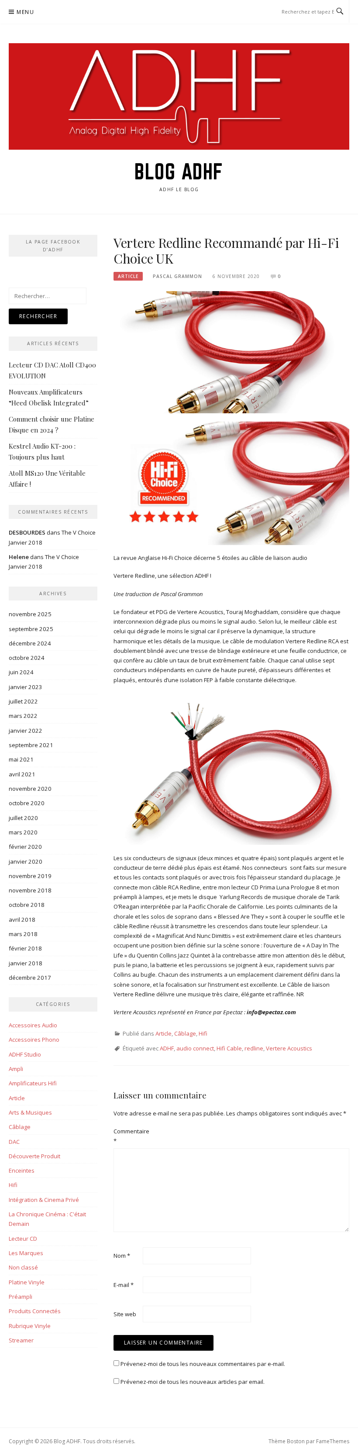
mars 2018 (23, 934)
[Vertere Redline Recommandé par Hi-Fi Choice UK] (231, 352)
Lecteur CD (23, 1238)
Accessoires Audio (33, 1025)
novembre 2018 (30, 890)
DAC (14, 1142)
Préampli (20, 1297)
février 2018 (25, 948)
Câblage (185, 1033)
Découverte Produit (34, 1156)
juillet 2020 (23, 818)
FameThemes (332, 1441)
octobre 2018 (27, 905)
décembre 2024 (30, 643)
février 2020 (25, 847)
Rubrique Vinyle (30, 1326)
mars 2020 (23, 832)
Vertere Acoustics (289, 1048)
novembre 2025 (30, 614)
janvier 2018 (25, 963)
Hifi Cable (229, 1048)
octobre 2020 (27, 803)
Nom (122, 1255)
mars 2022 (23, 716)
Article (128, 276)
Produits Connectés (35, 1311)
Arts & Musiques (30, 1112)
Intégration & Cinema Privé (44, 1200)
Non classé (23, 1267)
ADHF (167, 1048)
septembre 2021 (31, 745)
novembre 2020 (30, 789)
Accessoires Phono (34, 1039)
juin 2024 (21, 672)
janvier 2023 (25, 687)
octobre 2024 (27, 658)
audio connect (195, 1048)
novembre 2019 (30, 876)
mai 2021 (21, 759)
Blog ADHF (179, 171)
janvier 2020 (25, 861)
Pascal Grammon (177, 276)
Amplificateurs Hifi (33, 1083)
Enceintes (21, 1170)
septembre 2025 (31, 629)
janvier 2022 (25, 730)
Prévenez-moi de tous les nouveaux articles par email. (192, 1382)
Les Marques (26, 1253)
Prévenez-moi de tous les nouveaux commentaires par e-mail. (202, 1364)
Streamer (21, 1340)
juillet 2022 (23, 701)
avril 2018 (22, 919)
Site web (125, 1314)
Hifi (203, 1033)
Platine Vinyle (27, 1282)
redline (253, 1048)
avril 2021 (22, 774)
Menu (25, 12)
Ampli (16, 1069)
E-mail (124, 1285)
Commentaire (127, 1136)
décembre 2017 (30, 977)
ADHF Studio (25, 1054)
